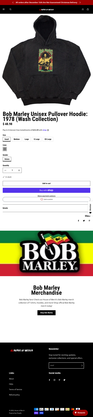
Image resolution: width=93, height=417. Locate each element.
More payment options (46, 196)
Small (7, 139)
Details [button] (5, 208)
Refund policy (14, 395)
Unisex (7, 159)
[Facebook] (49, 379)
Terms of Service (15, 389)
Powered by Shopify (15, 413)
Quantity (6, 165)
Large (27, 139)
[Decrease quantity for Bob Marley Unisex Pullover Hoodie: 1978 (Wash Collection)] (5, 170)
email (52, 365)
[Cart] (87, 9)
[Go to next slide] (80, 2)
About (11, 379)
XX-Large (48, 139)
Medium (17, 139)
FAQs (11, 384)
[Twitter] (64, 379)
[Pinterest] (59, 379)
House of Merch (19, 410)
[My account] (82, 9)
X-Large (37, 139)
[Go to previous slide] (13, 2)
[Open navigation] (5, 9)
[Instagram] (54, 379)
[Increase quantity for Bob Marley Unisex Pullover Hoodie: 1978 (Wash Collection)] (19, 170)
